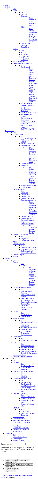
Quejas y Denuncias (8, 455)
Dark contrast (20, 464)
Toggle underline (10, 471)
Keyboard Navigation (12, 468)
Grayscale (29, 464)
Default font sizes (11, 462)
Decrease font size (11, 460)
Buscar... (3, 444)
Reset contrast (10, 466)
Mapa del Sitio (21, 455)
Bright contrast (10, 464)
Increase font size (24, 460)
